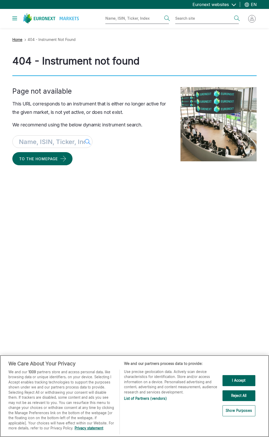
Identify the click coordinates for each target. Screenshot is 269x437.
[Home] (51, 18)
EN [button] (253, 4)
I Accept (238, 380)
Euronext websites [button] (211, 4)
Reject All (238, 395)
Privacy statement (89, 428)
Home (17, 39)
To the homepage (38, 159)
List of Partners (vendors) (145, 398)
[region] (134, 396)
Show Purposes (239, 410)
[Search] (167, 18)
